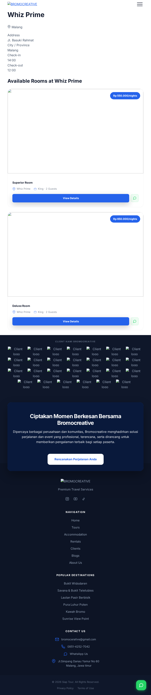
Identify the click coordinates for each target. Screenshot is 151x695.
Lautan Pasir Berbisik (75, 597)
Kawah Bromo (75, 611)
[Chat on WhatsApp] (141, 685)
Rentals (75, 541)
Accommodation (75, 534)
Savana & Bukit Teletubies (75, 590)
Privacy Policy (65, 688)
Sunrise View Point (75, 619)
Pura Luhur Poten (75, 604)
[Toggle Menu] (140, 4)
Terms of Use (85, 688)
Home (75, 520)
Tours (76, 527)
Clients (75, 548)
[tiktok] (84, 499)
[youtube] (75, 499)
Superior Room (22, 182)
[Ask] (135, 198)
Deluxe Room (21, 305)
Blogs (75, 555)
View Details (71, 198)
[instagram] (67, 499)
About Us (75, 563)
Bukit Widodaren (75, 583)
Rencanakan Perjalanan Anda (75, 459)
